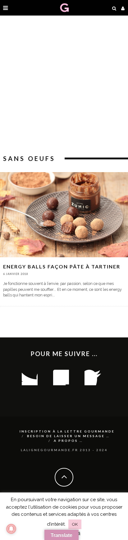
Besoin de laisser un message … (68, 436)
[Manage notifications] (11, 529)
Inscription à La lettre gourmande (67, 431)
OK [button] (75, 524)
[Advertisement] (64, 86)
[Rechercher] (114, 8)
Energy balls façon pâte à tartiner (61, 266)
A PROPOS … (68, 440)
